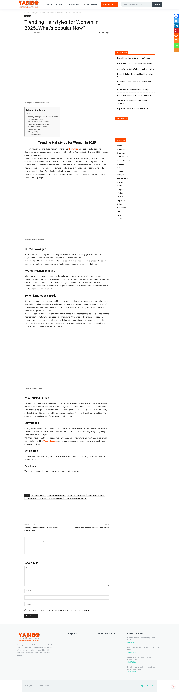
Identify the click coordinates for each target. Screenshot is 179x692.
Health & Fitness (123, 178)
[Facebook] (26, 38)
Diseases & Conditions (125, 160)
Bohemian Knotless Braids (56, 495)
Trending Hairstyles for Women (75, 498)
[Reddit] (176, 35)
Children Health (122, 156)
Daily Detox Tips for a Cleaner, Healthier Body (134, 109)
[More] (49, 38)
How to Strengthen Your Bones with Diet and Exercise (134, 83)
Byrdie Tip (71, 495)
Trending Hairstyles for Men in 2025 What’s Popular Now (41, 529)
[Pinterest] (38, 38)
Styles (119, 215)
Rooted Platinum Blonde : (40, 122)
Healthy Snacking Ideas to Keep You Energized (134, 95)
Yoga (119, 222)
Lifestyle (120, 193)
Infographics (121, 189)
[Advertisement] (66, 486)
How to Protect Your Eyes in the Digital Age (133, 90)
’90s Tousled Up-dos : (39, 127)
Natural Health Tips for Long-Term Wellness (133, 58)
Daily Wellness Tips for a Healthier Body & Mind (134, 63)
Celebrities (121, 153)
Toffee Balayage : (36, 119)
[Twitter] (32, 38)
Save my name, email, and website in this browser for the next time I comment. (58, 610)
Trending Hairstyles (55, 498)
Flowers (120, 171)
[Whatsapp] (176, 45)
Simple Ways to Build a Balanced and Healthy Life (135, 69)
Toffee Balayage (31, 498)
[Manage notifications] (173, 687)
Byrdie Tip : (35, 132)
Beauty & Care (122, 149)
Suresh (29, 33)
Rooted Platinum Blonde (96, 495)
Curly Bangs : (35, 129)
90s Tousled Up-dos (38, 495)
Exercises (120, 164)
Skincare (120, 211)
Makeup (120, 197)
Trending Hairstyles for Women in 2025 (42, 117)
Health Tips (121, 182)
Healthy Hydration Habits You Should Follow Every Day (135, 75)
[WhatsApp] (43, 38)
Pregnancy (121, 200)
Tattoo (119, 218)
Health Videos (122, 186)
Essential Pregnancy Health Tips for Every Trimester (132, 101)
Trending (42, 498)
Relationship (121, 207)
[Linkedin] (176, 25)
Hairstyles (34, 13)
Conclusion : (38, 134)
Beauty (119, 145)
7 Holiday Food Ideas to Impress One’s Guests (90, 528)
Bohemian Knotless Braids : (40, 124)
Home (26, 13)
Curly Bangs (81, 495)
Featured (120, 167)
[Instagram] (142, 686)
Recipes (120, 204)
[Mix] (176, 40)
